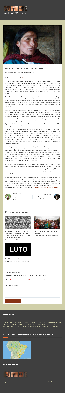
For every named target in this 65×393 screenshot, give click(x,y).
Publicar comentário (13, 301)
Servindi (24, 78)
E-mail (27, 280)
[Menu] (61, 10)
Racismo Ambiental (29, 72)
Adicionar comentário (12, 285)
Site (45, 280)
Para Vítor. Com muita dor (14, 259)
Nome (8, 280)
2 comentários (25, 261)
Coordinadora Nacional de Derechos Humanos (45, 187)
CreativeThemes (33, 390)
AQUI (54, 382)
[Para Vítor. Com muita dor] (18, 249)
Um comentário (53, 235)
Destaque (20, 72)
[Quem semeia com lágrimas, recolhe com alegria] (47, 222)
